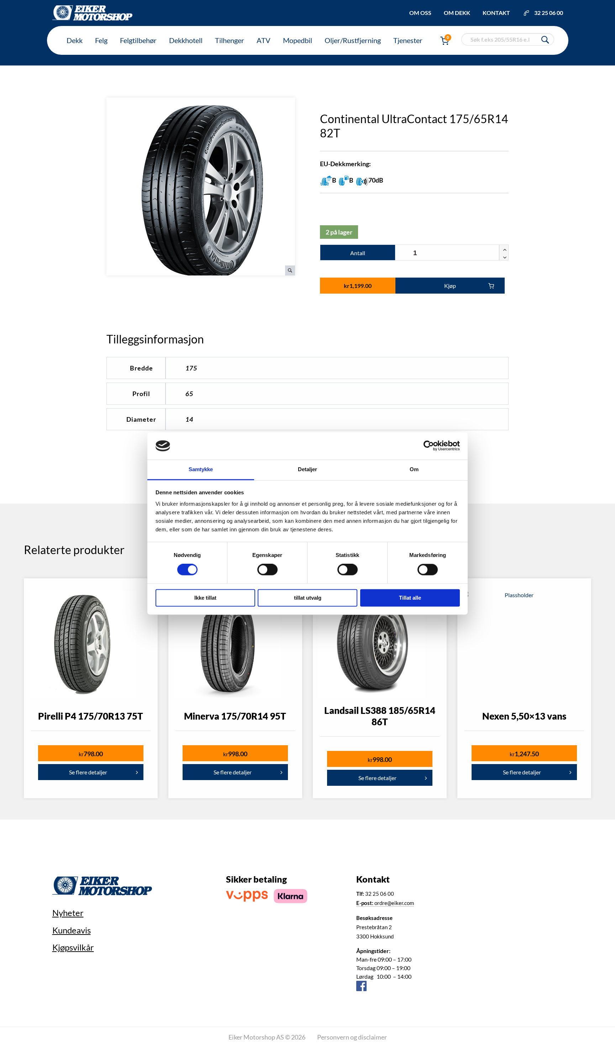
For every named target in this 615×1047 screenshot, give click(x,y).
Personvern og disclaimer (352, 1037)
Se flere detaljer (88, 772)
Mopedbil (297, 40)
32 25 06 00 (548, 12)
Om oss (420, 12)
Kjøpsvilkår (73, 947)
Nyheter (68, 912)
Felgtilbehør (138, 40)
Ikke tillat (205, 598)
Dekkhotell (186, 40)
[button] (503, 249)
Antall (357, 252)
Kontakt (496, 12)
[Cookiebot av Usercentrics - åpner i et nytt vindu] (429, 446)
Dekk (75, 40)
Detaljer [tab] (307, 469)
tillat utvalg (307, 598)
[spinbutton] (451, 253)
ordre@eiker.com (385, 903)
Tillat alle (410, 598)
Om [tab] (414, 469)
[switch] (267, 569)
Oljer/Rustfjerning (353, 40)
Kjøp (450, 285)
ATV (263, 40)
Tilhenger (229, 40)
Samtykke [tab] (201, 469)
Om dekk (457, 12)
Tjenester (407, 40)
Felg (101, 40)
